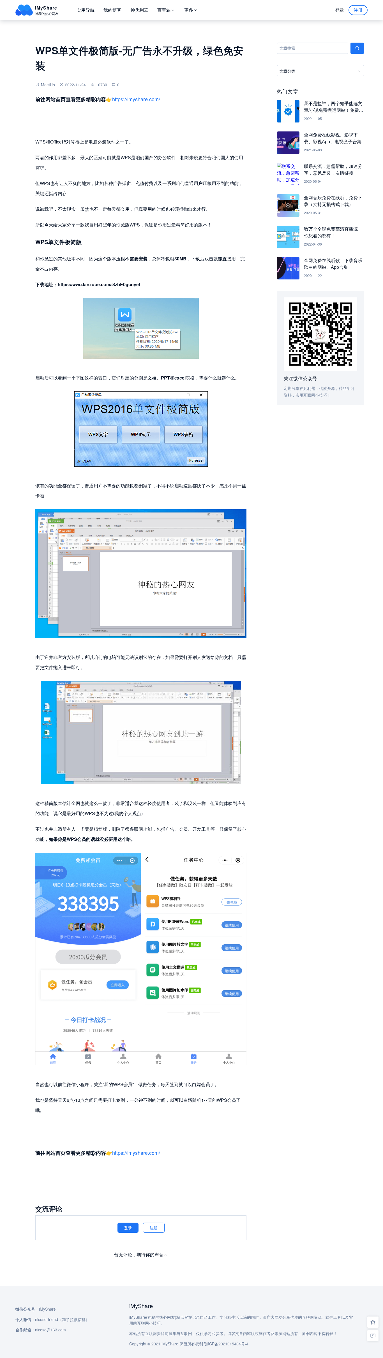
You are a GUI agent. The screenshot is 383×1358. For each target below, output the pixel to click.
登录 (339, 10)
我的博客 (112, 10)
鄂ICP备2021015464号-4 (226, 1344)
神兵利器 (139, 10)
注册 (358, 10)
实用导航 (85, 10)
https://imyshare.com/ (136, 99)
